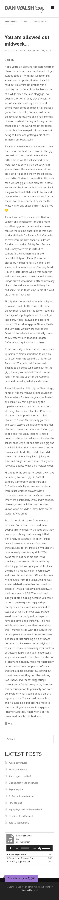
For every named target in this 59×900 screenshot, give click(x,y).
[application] (29, 848)
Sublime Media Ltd (30, 890)
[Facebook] (28, 878)
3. (18, 861)
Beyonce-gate (16, 789)
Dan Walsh (24, 50)
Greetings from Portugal (21, 816)
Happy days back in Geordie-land (25, 809)
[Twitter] (23, 878)
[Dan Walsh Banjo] (24, 9)
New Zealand (15, 802)
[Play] (10, 848)
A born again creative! (20, 776)
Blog (10, 723)
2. (21, 858)
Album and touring (18, 769)
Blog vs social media (19, 822)
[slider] (46, 848)
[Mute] (39, 848)
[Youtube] (33, 878)
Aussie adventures (18, 762)
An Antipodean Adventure (22, 796)
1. (16, 854)
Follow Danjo (14, 878)
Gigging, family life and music (23, 782)
